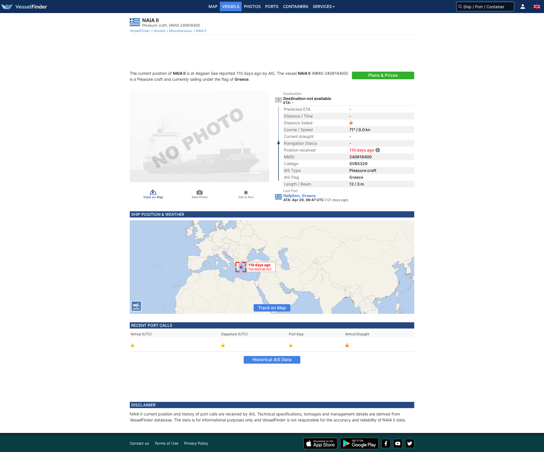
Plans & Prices (383, 75)
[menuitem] (140, 30)
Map (213, 6)
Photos (252, 6)
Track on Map (272, 307)
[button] (523, 6)
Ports (272, 6)
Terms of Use (166, 443)
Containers (295, 6)
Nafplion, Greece (299, 195)
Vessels (230, 6)
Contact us (139, 443)
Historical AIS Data (272, 359)
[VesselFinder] (23, 6)
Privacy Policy (196, 443)
